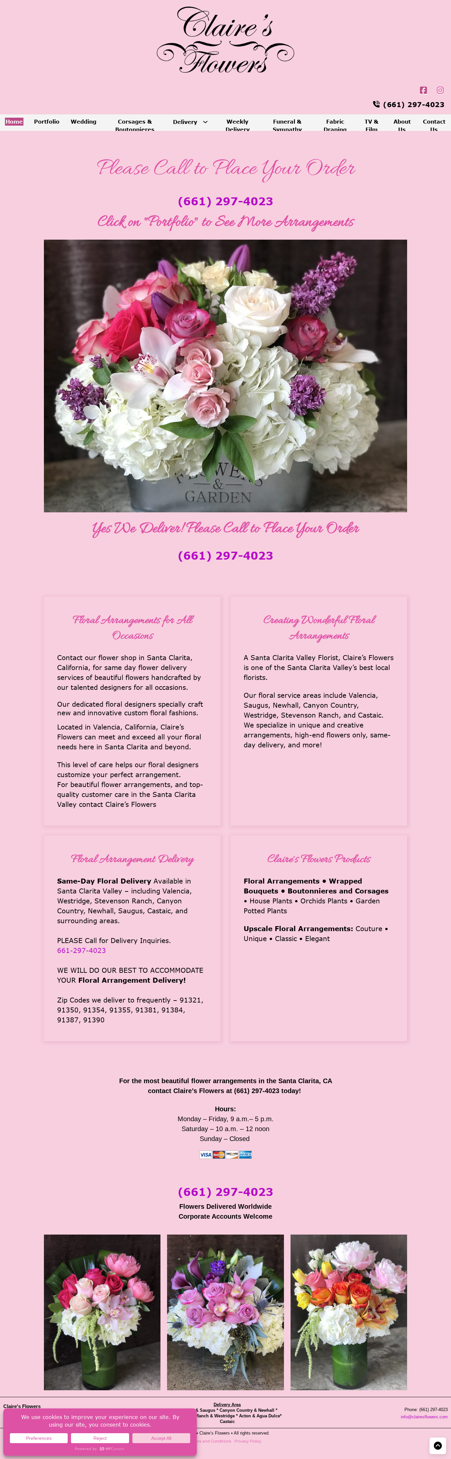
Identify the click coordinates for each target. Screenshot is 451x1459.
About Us (402, 125)
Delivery (185, 122)
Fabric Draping (335, 125)
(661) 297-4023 (225, 201)
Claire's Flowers (22, 1406)
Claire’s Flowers (215, 1433)
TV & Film (371, 125)
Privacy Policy (247, 1441)
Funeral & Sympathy (287, 125)
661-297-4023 (81, 950)
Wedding (83, 121)
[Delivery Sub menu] (205, 122)
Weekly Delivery (238, 125)
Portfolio (46, 121)
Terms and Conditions (210, 1441)
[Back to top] (438, 1446)
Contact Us (434, 125)
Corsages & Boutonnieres (135, 125)
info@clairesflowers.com (424, 1416)
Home (14, 121)
